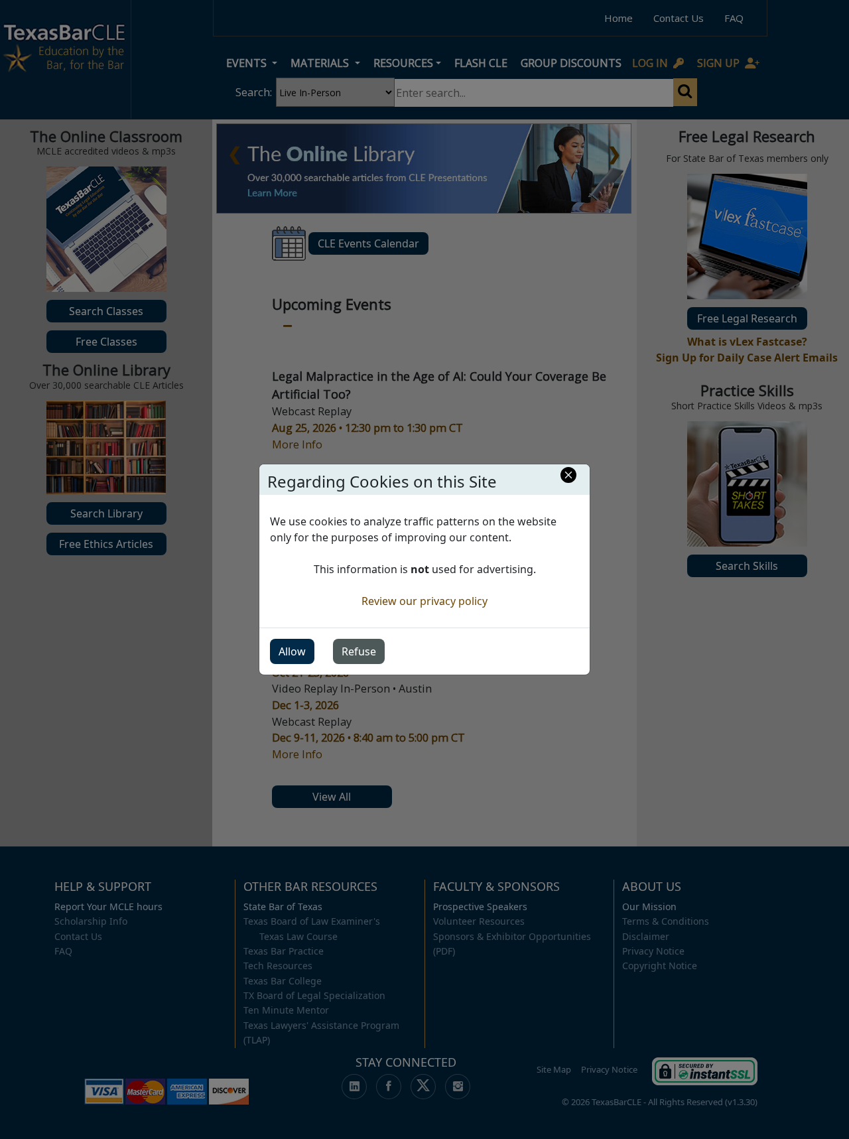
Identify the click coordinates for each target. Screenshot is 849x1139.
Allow (292, 651)
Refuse (359, 651)
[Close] (568, 475)
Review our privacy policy (424, 601)
